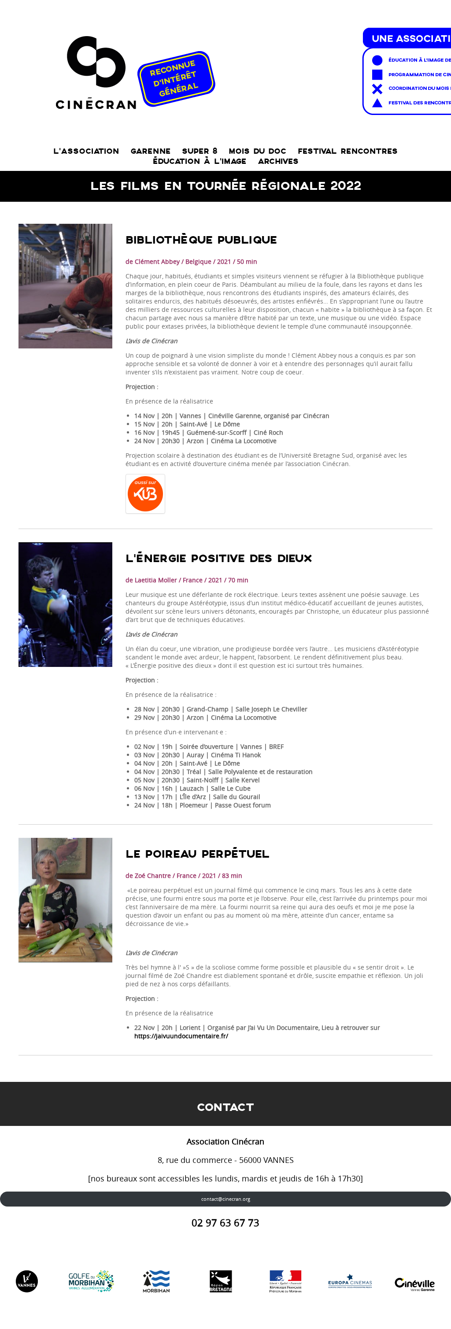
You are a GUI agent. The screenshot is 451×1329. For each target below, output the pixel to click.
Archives (278, 161)
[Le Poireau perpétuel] (65, 900)
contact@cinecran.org (225, 1199)
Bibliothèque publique (201, 240)
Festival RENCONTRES (348, 151)
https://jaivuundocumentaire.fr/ (181, 1036)
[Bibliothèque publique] (65, 286)
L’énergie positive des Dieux (219, 559)
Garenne (150, 151)
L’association (86, 151)
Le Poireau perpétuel (198, 854)
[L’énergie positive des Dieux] (65, 604)
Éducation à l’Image (199, 161)
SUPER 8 (199, 151)
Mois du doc (257, 151)
